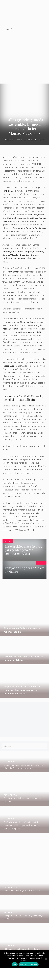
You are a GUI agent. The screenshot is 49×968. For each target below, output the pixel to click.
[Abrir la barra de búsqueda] (45, 29)
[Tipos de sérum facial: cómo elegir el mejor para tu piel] (24, 634)
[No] (46, 959)
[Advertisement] (24, 58)
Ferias (41, 139)
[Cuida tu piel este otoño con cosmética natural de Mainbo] (24, 662)
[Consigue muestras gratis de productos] (24, 892)
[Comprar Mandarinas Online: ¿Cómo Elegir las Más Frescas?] (24, 921)
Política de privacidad (28, 964)
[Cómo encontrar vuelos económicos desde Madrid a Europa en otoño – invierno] (24, 770)
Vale (14, 964)
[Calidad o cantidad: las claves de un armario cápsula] (24, 804)
